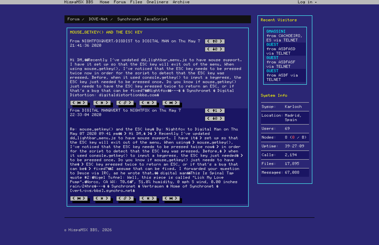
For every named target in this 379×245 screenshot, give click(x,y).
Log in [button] (306, 2)
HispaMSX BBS (78, 2)
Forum (120, 2)
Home (105, 2)
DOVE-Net (98, 19)
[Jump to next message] (148, 102)
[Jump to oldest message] (79, 102)
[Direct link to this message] (125, 102)
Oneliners (158, 2)
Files (137, 2)
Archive (181, 2)
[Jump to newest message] (171, 102)
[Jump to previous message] (102, 102)
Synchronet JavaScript (143, 19)
